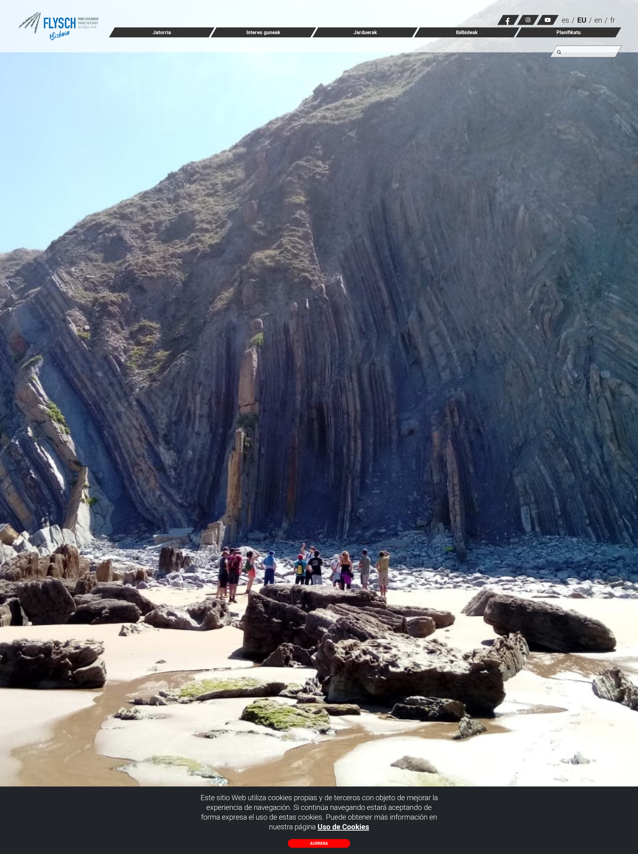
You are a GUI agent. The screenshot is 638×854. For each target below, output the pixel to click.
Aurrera (319, 843)
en (598, 20)
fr (612, 20)
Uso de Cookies (343, 826)
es (565, 20)
